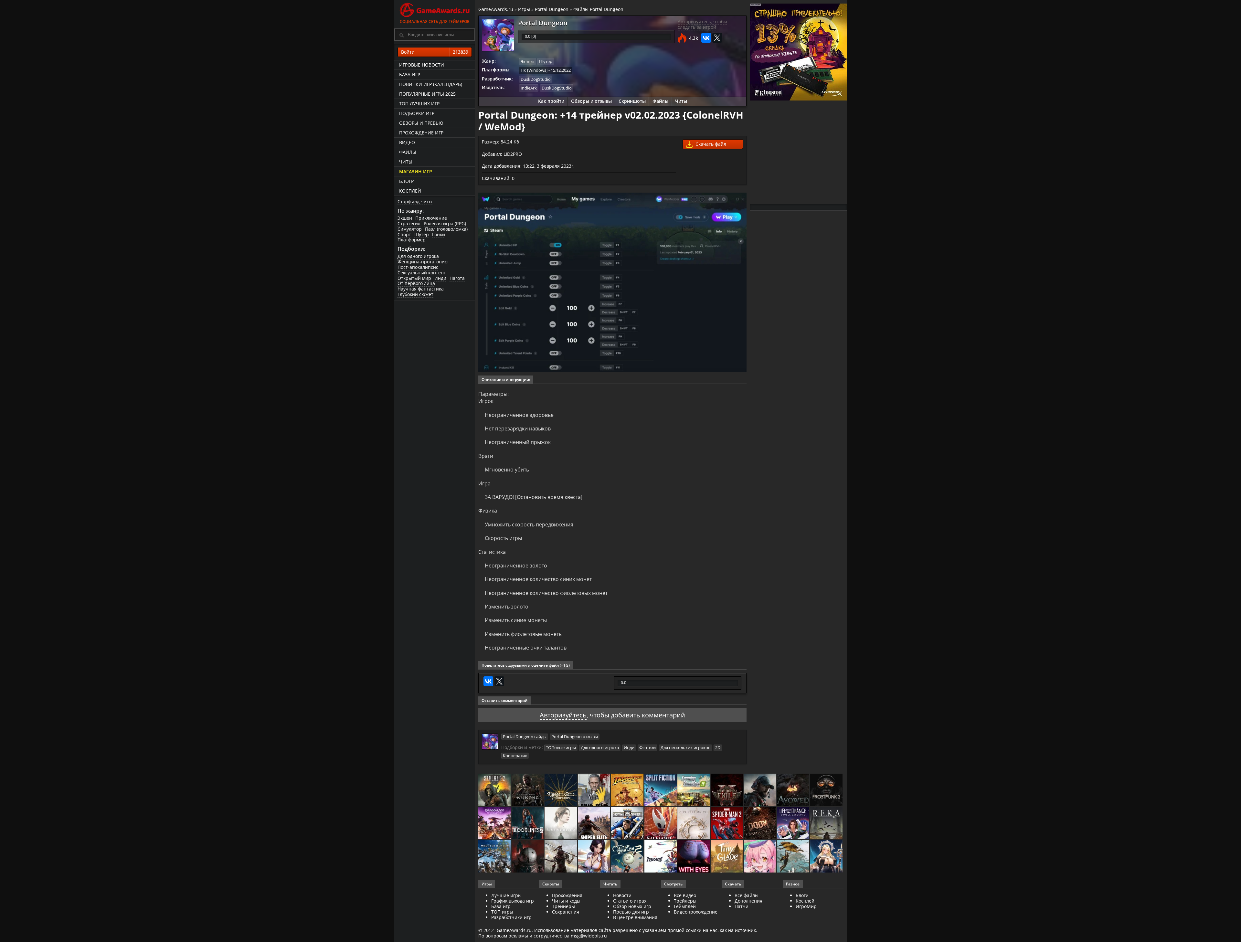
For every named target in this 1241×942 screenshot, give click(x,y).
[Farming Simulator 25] (694, 790)
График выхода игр (512, 901)
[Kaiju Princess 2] (760, 856)
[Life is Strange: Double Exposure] (793, 823)
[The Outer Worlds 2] (627, 856)
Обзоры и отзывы (591, 101)
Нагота (457, 278)
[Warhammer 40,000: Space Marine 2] (627, 823)
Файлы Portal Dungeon (598, 9)
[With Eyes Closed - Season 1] (694, 856)
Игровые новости (421, 65)
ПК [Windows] (534, 70)
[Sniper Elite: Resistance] (594, 823)
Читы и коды (566, 901)
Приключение (431, 218)
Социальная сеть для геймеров (435, 21)
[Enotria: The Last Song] (561, 856)
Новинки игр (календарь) (430, 84)
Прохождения (567, 895)
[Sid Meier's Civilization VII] (694, 823)
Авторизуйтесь (563, 715)
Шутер (421, 234)
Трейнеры (563, 906)
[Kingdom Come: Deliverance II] (561, 790)
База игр (409, 74)
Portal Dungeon (551, 9)
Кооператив (515, 755)
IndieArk (529, 88)
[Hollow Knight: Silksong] (661, 823)
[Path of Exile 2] (727, 790)
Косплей (410, 191)
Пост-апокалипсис (418, 267)
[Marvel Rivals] (661, 856)
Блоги (407, 181)
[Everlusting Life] (826, 856)
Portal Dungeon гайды (524, 736)
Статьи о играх (629, 901)
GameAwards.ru (495, 9)
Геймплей (685, 906)
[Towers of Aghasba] (793, 856)
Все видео (685, 895)
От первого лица (416, 283)
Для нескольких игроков (685, 747)
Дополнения (748, 901)
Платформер (412, 240)
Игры (524, 9)
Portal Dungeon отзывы (574, 736)
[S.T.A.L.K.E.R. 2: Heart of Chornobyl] (495, 790)
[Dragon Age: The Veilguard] (495, 823)
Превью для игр (631, 912)
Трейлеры (685, 901)
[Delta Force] (760, 790)
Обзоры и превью (421, 123)
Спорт (404, 234)
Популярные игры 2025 (427, 94)
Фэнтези (647, 747)
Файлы (407, 152)
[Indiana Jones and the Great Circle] (627, 790)
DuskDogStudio (536, 79)
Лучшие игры (506, 895)
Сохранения (565, 912)
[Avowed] (793, 790)
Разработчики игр (511, 917)
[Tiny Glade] (727, 856)
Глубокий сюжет (415, 294)
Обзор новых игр (632, 906)
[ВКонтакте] (706, 38)
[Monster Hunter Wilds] (495, 856)
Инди (440, 278)
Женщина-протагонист (423, 262)
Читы (405, 162)
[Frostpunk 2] (826, 790)
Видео (407, 142)
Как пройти (551, 101)
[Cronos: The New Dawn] (528, 856)
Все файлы (746, 895)
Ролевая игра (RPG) (445, 223)
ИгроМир (806, 906)
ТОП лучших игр (419, 104)
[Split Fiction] (661, 790)
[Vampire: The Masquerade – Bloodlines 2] (528, 823)
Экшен (405, 218)
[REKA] (826, 823)
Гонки (438, 234)
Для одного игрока (418, 256)
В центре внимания (635, 917)
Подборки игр (416, 113)
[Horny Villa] (594, 856)
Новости (622, 895)
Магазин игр (415, 171)
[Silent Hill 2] (561, 823)
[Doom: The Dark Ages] (760, 823)
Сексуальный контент (422, 273)
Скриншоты (632, 101)
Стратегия (409, 223)
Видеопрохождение (695, 912)
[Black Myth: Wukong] (528, 790)
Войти (434, 52)
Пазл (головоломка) (446, 229)
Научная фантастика (421, 289)
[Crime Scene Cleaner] (594, 790)
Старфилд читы (415, 201)
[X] (717, 38)
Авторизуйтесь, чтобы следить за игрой (702, 24)
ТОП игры (502, 912)
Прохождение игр (421, 133)
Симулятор (410, 229)
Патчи (741, 906)
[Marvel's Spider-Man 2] (727, 823)
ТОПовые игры (561, 747)
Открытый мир (414, 278)
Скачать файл (710, 144)
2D (717, 747)
